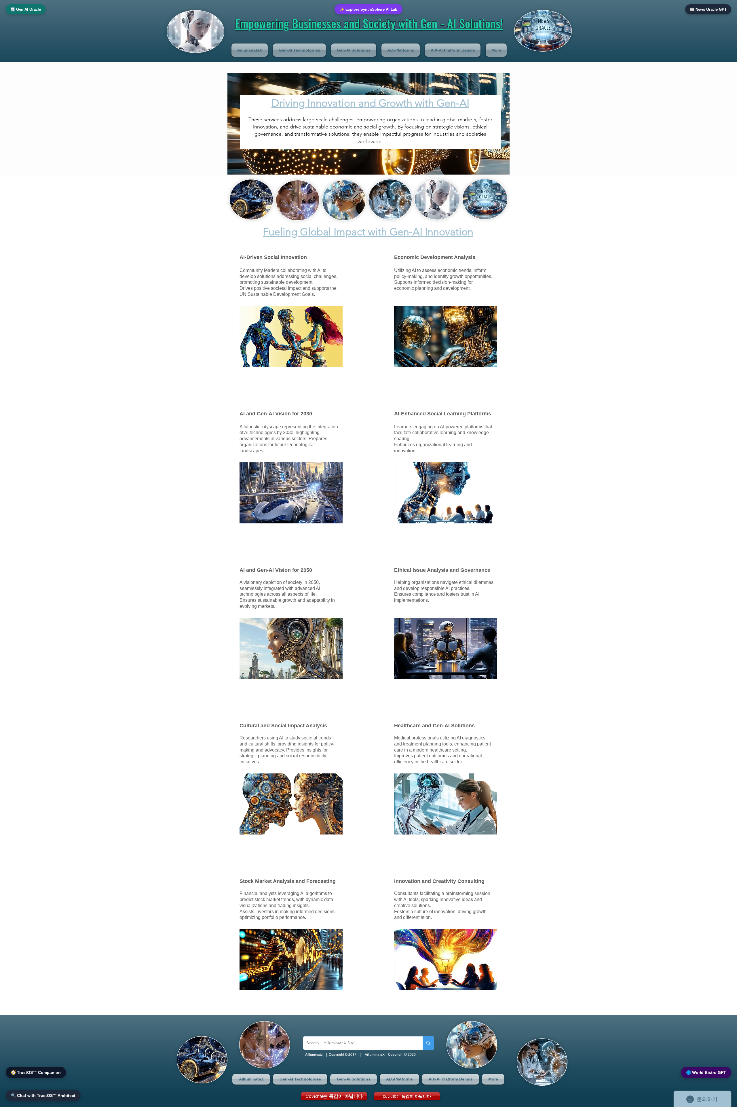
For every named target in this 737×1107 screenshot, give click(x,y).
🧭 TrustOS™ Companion (36, 1072)
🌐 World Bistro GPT (706, 1072)
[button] (250, 50)
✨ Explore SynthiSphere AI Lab (368, 9)
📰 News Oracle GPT (708, 9)
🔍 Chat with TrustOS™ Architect (43, 1095)
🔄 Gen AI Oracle (25, 9)
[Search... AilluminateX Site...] (428, 1043)
